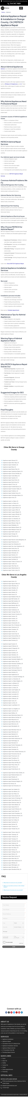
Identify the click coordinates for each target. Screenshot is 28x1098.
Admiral (3, 69)
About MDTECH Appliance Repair (15, 263)
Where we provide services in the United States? (14, 886)
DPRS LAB (3, 454)
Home (3, 12)
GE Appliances (14, 84)
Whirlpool (7, 84)
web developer (15, 454)
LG (21, 84)
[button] (14, 882)
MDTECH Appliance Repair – (14, 1094)
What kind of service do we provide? (13, 882)
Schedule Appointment (13, 310)
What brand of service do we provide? (13, 890)
